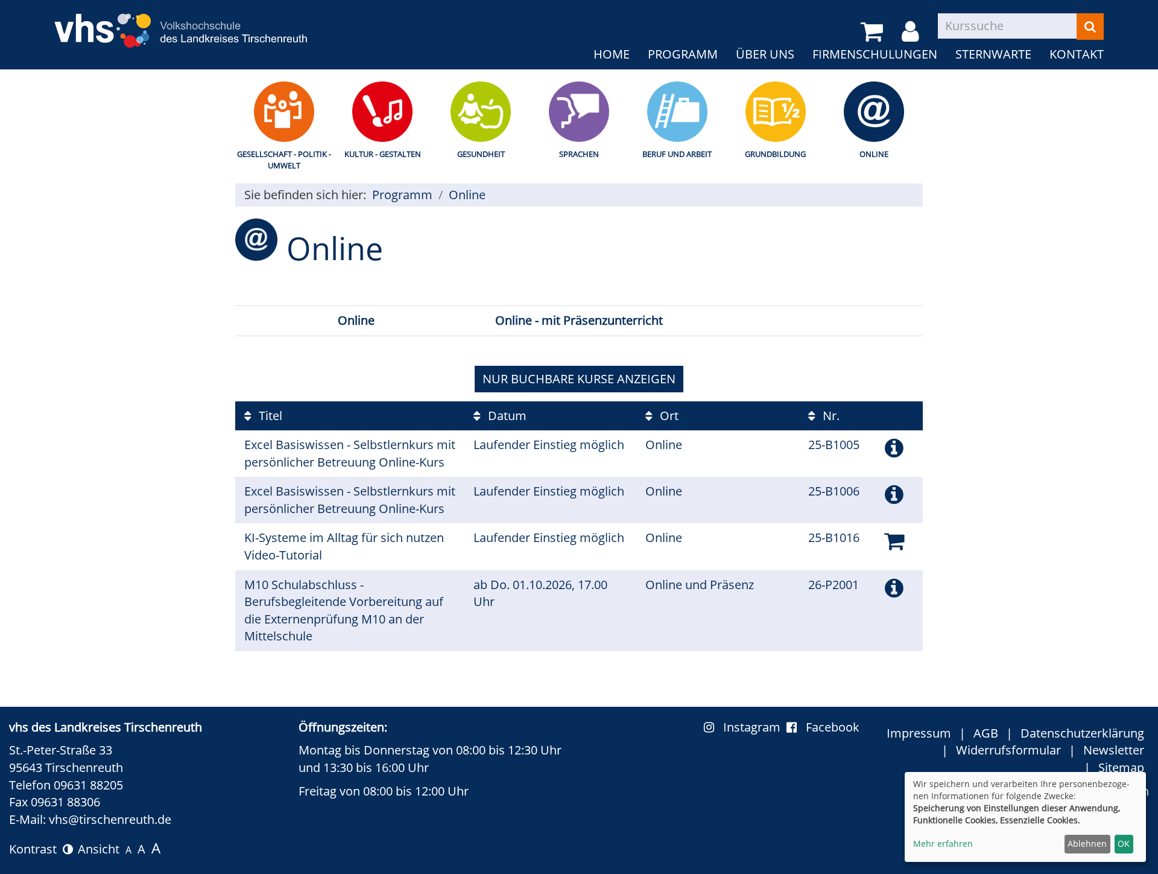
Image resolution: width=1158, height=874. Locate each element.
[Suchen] (1090, 26)
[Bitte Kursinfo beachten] (894, 447)
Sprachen (579, 153)
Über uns (765, 54)
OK (1124, 843)
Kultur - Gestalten (382, 153)
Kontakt (1076, 54)
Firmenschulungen (874, 54)
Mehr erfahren (943, 843)
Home (611, 54)
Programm (683, 54)
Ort (668, 415)
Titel (269, 415)
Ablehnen (1087, 843)
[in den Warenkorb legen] (894, 540)
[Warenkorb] (874, 32)
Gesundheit (481, 153)
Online (873, 153)
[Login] (912, 32)
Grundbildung (775, 153)
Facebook (832, 727)
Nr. (830, 415)
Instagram (754, 727)
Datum (506, 415)
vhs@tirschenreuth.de (110, 819)
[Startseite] (181, 23)
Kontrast (36, 849)
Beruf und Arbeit (677, 153)
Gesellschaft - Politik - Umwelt (284, 159)
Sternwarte (993, 54)
